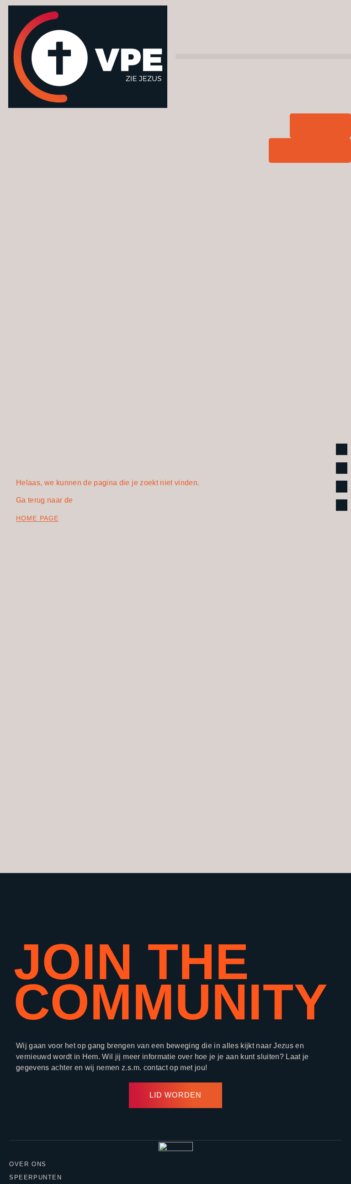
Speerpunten (35, 1177)
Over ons (28, 1164)
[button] (263, 56)
